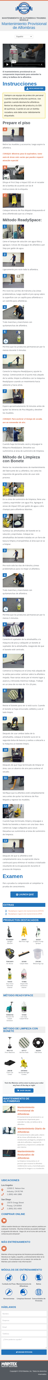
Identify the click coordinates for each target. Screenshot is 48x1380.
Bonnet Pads (24, 1051)
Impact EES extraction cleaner (24, 984)
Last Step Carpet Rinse (24, 1017)
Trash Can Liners (9, 1072)
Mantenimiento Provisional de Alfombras (25, 1110)
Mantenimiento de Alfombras (23, 1285)
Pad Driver (38, 1051)
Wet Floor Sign (24, 940)
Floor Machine (10, 1051)
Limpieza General (24, 1299)
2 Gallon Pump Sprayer (38, 941)
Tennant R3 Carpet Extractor (10, 1018)
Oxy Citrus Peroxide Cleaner (9, 984)
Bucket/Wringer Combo (24, 1072)
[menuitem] (24, 36)
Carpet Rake (24, 962)
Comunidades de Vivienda (38, 1300)
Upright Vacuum (9, 941)
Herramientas (8, 1299)
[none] (24, 36)
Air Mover (9, 962)
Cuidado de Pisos (9, 1284)
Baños (38, 1284)
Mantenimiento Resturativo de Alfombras (25, 1154)
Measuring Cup (38, 962)
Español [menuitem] (19, 36)
